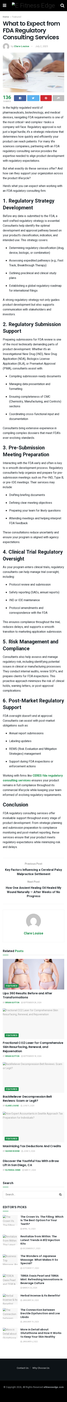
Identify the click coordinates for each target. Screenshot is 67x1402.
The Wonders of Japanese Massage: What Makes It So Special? (39, 1259)
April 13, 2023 (29, 1229)
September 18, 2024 (32, 1056)
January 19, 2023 (30, 1322)
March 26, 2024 (29, 1288)
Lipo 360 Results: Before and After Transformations (27, 995)
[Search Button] (60, 1194)
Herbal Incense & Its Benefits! (40, 1295)
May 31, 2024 (30, 1170)
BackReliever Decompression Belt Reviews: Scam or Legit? (27, 1098)
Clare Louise (21, 46)
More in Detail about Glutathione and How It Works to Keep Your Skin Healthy (40, 1333)
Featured (16, 17)
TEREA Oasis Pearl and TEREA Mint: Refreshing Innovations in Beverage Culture (41, 1279)
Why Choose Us (40, 1368)
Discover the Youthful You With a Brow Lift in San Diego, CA (31, 1163)
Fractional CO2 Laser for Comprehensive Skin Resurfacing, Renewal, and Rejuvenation (33, 1047)
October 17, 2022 (30, 1268)
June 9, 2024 (28, 1105)
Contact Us (22, 1368)
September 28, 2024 (32, 1002)
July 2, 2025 (41, 46)
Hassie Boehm (12, 1151)
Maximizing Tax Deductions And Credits (32, 1146)
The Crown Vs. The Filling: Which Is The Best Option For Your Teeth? (41, 1220)
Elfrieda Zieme (12, 1170)
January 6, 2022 (30, 1341)
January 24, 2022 (30, 1300)
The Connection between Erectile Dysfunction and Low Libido (40, 1313)
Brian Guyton (12, 1002)
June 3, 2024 (29, 1151)
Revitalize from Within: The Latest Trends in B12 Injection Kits (40, 1240)
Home (6, 17)
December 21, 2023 (31, 1248)
